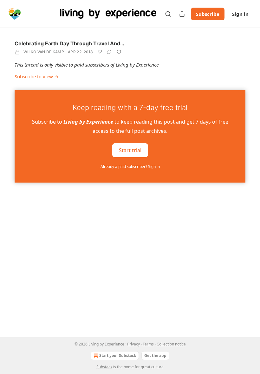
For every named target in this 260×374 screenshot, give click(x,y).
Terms (148, 344)
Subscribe (207, 14)
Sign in (240, 14)
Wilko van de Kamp (43, 51)
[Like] (100, 51)
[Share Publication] (182, 14)
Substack (104, 367)
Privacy (133, 344)
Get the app (155, 355)
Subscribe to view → (37, 76)
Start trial (130, 150)
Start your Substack (117, 355)
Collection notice (171, 344)
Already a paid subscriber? (130, 166)
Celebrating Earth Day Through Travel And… (69, 43)
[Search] (168, 14)
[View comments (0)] (109, 51)
